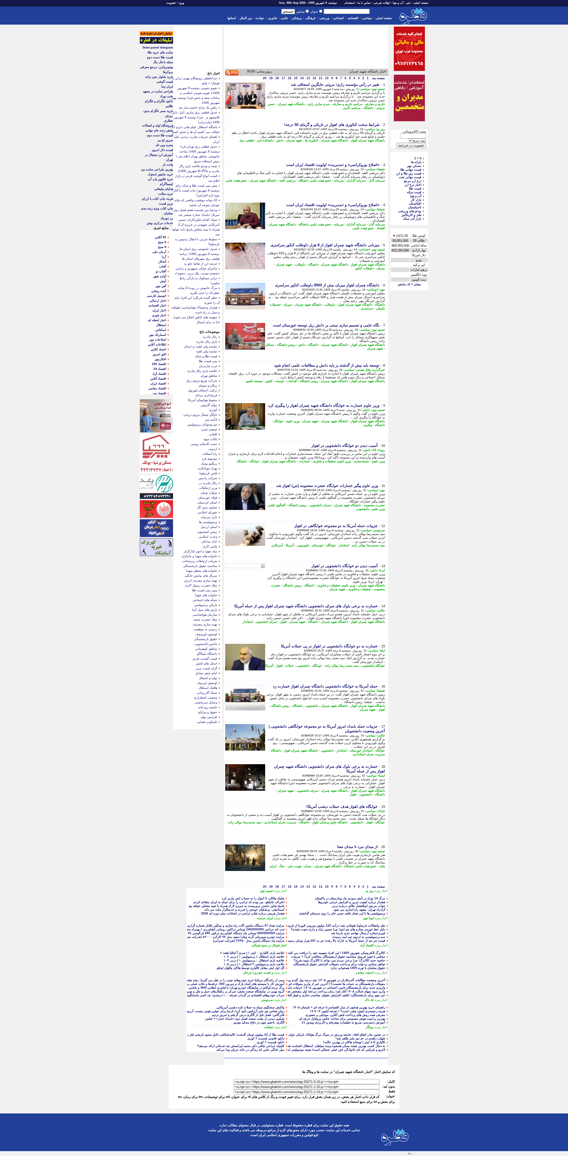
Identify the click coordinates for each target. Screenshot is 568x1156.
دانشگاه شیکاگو (207, 653)
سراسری (367, 308)
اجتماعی (338, 18)
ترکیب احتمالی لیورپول (202, 390)
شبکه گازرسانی (207, 692)
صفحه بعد (378, 78)
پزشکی (297, 18)
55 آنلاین (160, 237)
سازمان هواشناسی (205, 614)
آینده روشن (158, 291)
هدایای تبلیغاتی (163, 189)
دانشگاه (368, 107)
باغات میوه (210, 439)
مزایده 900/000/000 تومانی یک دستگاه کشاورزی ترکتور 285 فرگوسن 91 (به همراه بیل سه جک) (221, 933)
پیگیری (367, 425)
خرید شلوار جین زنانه (159, 76)
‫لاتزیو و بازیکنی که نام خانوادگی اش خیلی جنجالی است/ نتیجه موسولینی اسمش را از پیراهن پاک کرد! (319, 1049)
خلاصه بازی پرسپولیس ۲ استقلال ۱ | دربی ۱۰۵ (254, 964)
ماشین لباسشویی (206, 644)
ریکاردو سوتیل (207, 385)
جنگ (282, 866)
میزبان (381, 268)
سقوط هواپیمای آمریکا (202, 400)
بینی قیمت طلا (208, 361)
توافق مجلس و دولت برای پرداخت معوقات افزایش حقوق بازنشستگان (339, 964)
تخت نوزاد (166, 96)
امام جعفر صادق (206, 673)
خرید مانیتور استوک (160, 174)
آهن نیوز (161, 286)
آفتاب (162, 266)
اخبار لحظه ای (157, 320)
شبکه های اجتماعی (205, 600)
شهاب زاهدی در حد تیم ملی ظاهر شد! (360, 1038)
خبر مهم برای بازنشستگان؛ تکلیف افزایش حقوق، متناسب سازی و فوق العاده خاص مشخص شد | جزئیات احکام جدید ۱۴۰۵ (305, 995)
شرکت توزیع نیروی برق (201, 380)
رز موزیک (166, 218)
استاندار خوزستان (361, 750)
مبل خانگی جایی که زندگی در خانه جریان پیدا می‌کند (250, 1049)
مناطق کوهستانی (206, 648)
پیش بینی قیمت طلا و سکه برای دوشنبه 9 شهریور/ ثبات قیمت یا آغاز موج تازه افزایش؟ (196, 190)
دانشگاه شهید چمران (291, 104)
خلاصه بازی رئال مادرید (202, 371)
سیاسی (367, 18)
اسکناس (160, 330)
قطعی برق (247, 140)
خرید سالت (165, 193)
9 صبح (162, 247)
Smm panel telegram (157, 47)
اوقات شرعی (382, 2)
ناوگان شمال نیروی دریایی (200, 414)
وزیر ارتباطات (208, 488)
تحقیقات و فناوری (359, 589)
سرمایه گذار (377, 180)
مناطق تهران (209, 375)
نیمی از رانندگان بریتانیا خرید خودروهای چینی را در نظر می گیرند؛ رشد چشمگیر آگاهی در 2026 (222, 980)
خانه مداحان (209, 541)
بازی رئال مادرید (206, 341)
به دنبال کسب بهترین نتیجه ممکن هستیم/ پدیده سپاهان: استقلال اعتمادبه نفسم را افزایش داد (325, 1046)
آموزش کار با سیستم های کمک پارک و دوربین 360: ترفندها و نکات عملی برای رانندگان (228, 984)
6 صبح (162, 242)
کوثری (213, 410)
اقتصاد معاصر (157, 388)
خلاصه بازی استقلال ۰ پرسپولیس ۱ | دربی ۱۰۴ (254, 960)
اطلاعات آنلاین (157, 344)
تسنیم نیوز (378, 89)
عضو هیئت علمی (236, 180)
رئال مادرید (210, 336)
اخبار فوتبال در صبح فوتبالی (269, 945)
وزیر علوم (292, 421)
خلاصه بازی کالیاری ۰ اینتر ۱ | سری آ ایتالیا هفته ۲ (252, 953)
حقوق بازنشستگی (205, 639)
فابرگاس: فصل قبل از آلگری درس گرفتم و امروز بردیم (248, 1015)
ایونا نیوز (368, 918)
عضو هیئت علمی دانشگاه (315, 180)
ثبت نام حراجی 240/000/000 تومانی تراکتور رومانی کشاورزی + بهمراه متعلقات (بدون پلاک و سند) (220, 929)
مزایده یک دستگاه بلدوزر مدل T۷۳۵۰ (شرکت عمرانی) (248, 940)
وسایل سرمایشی (206, 702)
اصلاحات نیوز (157, 339)
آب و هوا (398, 2)
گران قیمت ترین (206, 668)
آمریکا (290, 545)
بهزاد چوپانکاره (207, 468)
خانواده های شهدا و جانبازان (199, 556)
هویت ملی (294, 866)
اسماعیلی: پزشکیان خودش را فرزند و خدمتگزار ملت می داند (244, 909)
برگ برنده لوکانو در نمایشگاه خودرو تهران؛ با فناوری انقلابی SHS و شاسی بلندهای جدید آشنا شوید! (220, 987)
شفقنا (381, 169)
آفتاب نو (161, 271)
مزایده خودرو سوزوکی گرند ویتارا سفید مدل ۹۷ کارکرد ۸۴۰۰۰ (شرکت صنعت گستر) (229, 937)
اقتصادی (353, 18)
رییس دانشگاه (286, 344)
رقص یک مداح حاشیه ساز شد (197, 107)
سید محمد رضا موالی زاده (342, 665)
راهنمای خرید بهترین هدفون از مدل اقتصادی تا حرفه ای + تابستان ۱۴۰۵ (339, 1007)
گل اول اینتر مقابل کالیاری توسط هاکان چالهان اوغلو (250, 968)
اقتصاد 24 (160, 369)
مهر (382, 289)
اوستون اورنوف (207, 683)
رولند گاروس (209, 405)
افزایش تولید (209, 717)
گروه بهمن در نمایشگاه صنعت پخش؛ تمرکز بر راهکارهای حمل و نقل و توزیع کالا (232, 991)
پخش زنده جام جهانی (159, 130)
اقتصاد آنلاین (158, 378)
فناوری (272, 18)
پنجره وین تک (164, 145)
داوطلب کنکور (364, 268)
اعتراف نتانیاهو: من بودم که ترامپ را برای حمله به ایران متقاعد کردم (238, 902)
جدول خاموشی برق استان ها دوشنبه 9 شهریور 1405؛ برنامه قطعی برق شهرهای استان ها (199, 253)
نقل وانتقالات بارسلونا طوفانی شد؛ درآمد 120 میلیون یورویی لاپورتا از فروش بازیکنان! (329, 925)
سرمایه (339, 180)
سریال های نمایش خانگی (201, 575)
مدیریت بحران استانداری (369, 754)
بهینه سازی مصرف (205, 624)
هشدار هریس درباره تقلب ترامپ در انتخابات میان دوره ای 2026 (242, 913)
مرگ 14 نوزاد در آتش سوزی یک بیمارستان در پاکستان (350, 898)
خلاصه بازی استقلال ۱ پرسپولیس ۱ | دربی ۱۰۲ (254, 956)
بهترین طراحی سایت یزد (157, 169)
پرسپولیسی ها (208, 522)
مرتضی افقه (287, 180)
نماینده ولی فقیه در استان (200, 346)
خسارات (304, 461)
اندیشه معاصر (365, 972)
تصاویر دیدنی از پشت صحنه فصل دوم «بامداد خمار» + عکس (244, 1018)
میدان (308, 866)
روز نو (381, 129)
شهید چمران (294, 140)
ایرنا (382, 570)
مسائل (270, 344)
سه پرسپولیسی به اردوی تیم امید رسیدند (358, 937)
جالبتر (381, 610)
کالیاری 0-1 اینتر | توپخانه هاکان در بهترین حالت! (354, 1042)
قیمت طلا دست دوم (160, 57)
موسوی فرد (209, 458)
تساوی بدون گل (207, 507)
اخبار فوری (159, 315)
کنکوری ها (311, 140)
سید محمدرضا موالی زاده (368, 545)
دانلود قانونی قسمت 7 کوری (265, 1038)
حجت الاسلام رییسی (204, 444)
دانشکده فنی (265, 140)
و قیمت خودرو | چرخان (258, 972)
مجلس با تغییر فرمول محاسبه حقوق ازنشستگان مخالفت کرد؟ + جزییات (338, 956)
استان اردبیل (209, 527)
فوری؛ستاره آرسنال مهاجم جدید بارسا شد (358, 933)
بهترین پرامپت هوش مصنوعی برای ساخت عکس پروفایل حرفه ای (342, 1018)
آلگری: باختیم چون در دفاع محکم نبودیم (258, 1022)
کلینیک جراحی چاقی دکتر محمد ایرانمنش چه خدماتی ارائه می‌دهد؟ (240, 1046)
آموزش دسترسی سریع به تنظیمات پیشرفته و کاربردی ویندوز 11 (343, 1022)
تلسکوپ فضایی (207, 722)
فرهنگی (310, 18)
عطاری (168, 120)
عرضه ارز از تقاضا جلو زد (200, 263)
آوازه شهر (159, 276)
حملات (289, 665)
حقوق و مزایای (207, 712)
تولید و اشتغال (208, 678)
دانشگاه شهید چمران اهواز (368, 140)
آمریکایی (277, 545)
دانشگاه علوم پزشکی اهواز (329, 822)
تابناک (381, 811)
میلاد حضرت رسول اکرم (201, 585)
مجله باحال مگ (163, 62)
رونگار (370, 1027)
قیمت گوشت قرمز (204, 658)
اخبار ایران (159, 310)
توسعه (279, 381)
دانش (279, 140)
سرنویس (379, 530)
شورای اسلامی (207, 512)
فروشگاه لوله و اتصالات (157, 125)
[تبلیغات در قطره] (156, 42)
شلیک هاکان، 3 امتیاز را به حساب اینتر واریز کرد (253, 898)
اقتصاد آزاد (367, 945)
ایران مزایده (265, 918)
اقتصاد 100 (159, 364)
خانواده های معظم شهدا (201, 570)
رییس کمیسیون (207, 531)
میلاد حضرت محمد (205, 619)
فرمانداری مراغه (206, 395)
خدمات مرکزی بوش (160, 223)
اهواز (283, 621)
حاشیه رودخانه (207, 707)
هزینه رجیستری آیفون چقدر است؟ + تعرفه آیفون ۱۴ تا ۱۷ (347, 1011)
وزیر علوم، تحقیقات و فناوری (332, 461)
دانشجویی (362, 509)
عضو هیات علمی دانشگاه (360, 866)
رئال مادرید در (208, 483)
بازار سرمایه (209, 517)
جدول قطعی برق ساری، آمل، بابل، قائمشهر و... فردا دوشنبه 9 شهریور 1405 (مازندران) (195, 117)
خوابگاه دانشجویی (373, 665)
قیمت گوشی (164, 81)
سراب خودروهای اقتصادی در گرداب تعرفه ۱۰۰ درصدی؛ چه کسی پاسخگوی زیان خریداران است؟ (221, 995)
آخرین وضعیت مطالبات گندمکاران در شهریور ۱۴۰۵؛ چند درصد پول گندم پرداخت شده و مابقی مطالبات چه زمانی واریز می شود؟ (301, 980)
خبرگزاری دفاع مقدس (370, 369)
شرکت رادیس (208, 478)
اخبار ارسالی (158, 300)
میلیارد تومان (209, 492)
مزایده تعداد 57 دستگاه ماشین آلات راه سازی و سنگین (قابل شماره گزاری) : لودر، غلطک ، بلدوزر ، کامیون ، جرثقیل (208, 925)
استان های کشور (206, 663)
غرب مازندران (208, 366)
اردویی (212, 449)
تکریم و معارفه (375, 104)
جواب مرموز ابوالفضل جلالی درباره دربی (358, 906)
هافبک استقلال (208, 687)
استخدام (350, 2)
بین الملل (246, 18)
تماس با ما (364, 2)
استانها (231, 18)
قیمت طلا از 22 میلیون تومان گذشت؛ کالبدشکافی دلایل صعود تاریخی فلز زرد (234, 1034)
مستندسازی (361, 461)
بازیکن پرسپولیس (205, 605)
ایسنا (382, 775)
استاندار (344, 545)
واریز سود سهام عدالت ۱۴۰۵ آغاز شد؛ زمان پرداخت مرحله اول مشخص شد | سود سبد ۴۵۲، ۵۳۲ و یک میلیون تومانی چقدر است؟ (300, 991)
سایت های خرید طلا (160, 52)
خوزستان (317, 545)
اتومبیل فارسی (156, 295)
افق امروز (159, 354)
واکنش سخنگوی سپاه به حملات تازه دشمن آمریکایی (250, 1007)
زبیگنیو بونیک (209, 463)
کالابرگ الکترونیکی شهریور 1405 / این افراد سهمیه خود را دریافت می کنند (336, 953)
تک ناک (369, 1000)
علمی (284, 18)
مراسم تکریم (352, 107)
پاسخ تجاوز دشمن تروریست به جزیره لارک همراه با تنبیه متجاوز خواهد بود (236, 906)
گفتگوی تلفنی (277, 505)
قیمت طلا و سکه (206, 356)
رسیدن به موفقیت (205, 629)
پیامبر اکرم (210, 546)
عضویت (171, 2)
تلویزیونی (303, 545)
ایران (273, 866)
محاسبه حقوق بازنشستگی (200, 566)
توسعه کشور (254, 381)
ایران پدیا (167, 86)
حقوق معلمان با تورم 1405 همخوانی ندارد (358, 968)
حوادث (260, 18)
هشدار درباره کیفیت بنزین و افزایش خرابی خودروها (351, 902)
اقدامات (292, 381)
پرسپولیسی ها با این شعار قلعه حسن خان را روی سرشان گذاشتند (342, 913)
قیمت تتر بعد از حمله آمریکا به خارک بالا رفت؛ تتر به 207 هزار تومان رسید (336, 940)
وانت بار (167, 164)
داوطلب (300, 264)
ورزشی (324, 18)
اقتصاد (381, 228)
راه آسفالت (209, 453)
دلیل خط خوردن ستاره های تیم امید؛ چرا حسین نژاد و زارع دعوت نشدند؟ (338, 929)
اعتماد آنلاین (158, 349)
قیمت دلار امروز (162, 150)
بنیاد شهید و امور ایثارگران (200, 551)
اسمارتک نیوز (157, 334)
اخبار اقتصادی (157, 305)
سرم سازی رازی (319, 104)
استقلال (161, 325)
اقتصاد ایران (158, 383)
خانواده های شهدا (206, 595)
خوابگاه (278, 421)
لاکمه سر (211, 419)
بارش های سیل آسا (204, 609)
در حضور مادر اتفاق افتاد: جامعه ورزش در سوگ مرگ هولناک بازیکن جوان (336, 1034)
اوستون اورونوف (206, 634)
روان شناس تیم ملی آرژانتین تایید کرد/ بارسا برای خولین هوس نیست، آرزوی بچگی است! (226, 1011)
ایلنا (382, 650)
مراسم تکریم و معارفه (347, 104)
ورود (181, 2)
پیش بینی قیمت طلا (204, 590)
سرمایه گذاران (356, 180)
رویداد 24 (379, 450)
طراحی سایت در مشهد (158, 91)
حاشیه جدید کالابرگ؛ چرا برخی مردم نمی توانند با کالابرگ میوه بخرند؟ (339, 960)
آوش (163, 281)
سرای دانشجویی (320, 505)
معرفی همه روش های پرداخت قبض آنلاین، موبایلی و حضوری (345, 1015)
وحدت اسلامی (208, 536)
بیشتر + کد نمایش (409, 284)
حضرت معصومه (374, 505)
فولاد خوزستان (207, 497)
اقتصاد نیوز (159, 393)
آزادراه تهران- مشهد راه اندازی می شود (359, 909)
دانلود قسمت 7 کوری (270, 1042)
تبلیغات (268, 1027)
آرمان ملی (159, 252)
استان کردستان (207, 502)
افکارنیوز (160, 359)
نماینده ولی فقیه (206, 351)
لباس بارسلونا (208, 473)
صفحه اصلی (420, 2)
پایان (382, 866)
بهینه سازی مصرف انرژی (200, 580)
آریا (164, 256)
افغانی (213, 434)
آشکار (162, 261)
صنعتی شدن (209, 429)
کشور (268, 381)
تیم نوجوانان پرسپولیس (202, 424)
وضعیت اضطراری (205, 697)
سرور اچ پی (165, 140)
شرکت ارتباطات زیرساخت (199, 561)
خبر (408, 2)
